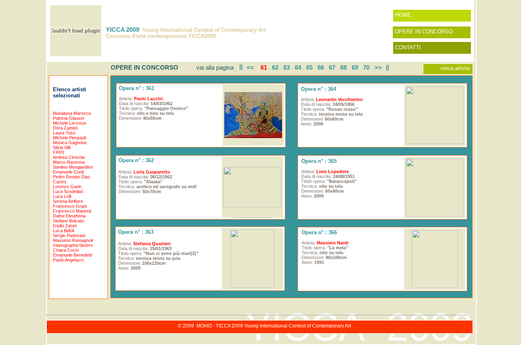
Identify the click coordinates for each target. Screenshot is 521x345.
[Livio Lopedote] (435, 214)
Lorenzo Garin (67, 186)
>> (378, 67)
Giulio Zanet (65, 225)
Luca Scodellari (68, 191)
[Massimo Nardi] (435, 285)
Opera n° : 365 (319, 161)
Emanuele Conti (68, 171)
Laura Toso (64, 132)
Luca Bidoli (63, 230)
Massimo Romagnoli (73, 240)
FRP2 (58, 152)
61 (263, 67)
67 (332, 67)
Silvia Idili (61, 147)
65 (309, 67)
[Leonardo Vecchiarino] (435, 141)
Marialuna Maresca (72, 113)
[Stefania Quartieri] (252, 285)
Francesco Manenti (72, 211)
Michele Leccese (69, 123)
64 (298, 67)
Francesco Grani (70, 206)
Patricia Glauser (69, 118)
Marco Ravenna (69, 162)
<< (250, 67)
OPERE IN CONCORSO (424, 32)
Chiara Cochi (66, 250)
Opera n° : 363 (135, 232)
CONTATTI (408, 47)
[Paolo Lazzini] (253, 135)
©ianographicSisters (73, 245)
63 (286, 67)
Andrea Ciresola (69, 157)
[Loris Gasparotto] (252, 205)
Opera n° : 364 (318, 89)
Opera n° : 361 (136, 88)
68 (343, 67)
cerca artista (455, 68)
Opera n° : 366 (319, 232)
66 (320, 67)
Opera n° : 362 (136, 160)
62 (275, 67)
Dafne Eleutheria (69, 215)
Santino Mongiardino (73, 167)
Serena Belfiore (68, 201)
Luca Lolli (62, 196)
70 (366, 67)
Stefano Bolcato (68, 220)
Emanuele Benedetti (72, 255)
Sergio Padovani (69, 235)
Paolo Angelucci (68, 259)
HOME (403, 15)
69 (355, 67)
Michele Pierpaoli (69, 137)
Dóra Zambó (65, 127)
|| (241, 66)
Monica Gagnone (70, 142)
